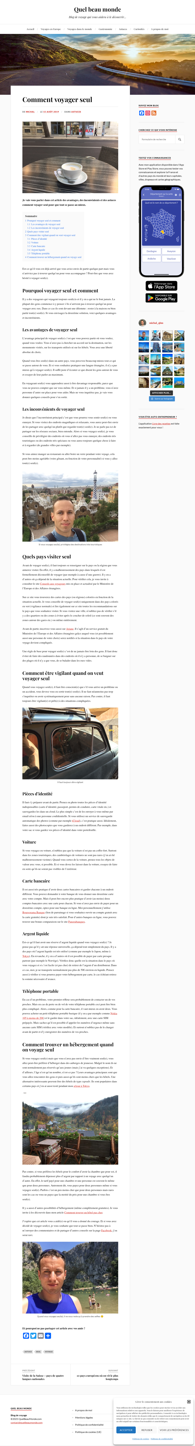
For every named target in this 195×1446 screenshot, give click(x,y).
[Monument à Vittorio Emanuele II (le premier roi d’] (179, 383)
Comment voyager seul (57, 99)
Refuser (147, 1430)
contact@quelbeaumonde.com (27, 1422)
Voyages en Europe (51, 29)
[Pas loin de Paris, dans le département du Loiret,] (179, 335)
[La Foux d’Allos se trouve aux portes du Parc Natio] (167, 359)
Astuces (123, 29)
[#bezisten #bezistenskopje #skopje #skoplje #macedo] (156, 335)
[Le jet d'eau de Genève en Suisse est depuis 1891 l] (144, 347)
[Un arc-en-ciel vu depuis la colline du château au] (144, 371)
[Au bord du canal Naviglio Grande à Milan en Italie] (156, 371)
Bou (24, 912)
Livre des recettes (161, 423)
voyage (49, 1352)
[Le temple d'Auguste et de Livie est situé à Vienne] (167, 335)
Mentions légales (84, 1417)
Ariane (70, 628)
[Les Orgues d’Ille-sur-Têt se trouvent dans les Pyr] (179, 371)
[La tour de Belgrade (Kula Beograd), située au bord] (156, 359)
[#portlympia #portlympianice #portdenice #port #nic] (167, 347)
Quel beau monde (97, 9)
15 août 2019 (51, 112)
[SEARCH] (179, 139)
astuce (28, 1352)
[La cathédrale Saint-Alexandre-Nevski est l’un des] (167, 371)
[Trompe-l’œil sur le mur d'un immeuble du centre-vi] (156, 347)
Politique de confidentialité (162, 1438)
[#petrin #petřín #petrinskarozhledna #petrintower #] (144, 359)
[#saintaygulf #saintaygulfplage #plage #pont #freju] (179, 347)
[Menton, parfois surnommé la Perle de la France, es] (156, 383)
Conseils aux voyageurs (53, 583)
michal (30, 112)
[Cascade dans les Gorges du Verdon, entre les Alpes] (167, 383)
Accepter (126, 1430)
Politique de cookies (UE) (88, 1431)
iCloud (76, 820)
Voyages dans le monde (79, 29)
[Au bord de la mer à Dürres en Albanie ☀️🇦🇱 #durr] (144, 335)
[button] (188, 1401)
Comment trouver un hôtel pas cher (83, 1212)
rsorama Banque (36, 912)
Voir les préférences (174, 1430)
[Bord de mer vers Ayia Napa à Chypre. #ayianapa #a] (179, 359)
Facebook (106, 1230)
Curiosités (139, 29)
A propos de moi (159, 29)
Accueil (30, 29)
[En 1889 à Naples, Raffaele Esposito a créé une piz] (144, 383)
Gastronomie (105, 29)
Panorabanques (76, 921)
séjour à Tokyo (81, 1086)
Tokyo (25, 956)
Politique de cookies (140, 1438)
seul (38, 1352)
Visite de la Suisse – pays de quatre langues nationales (43, 1377)
